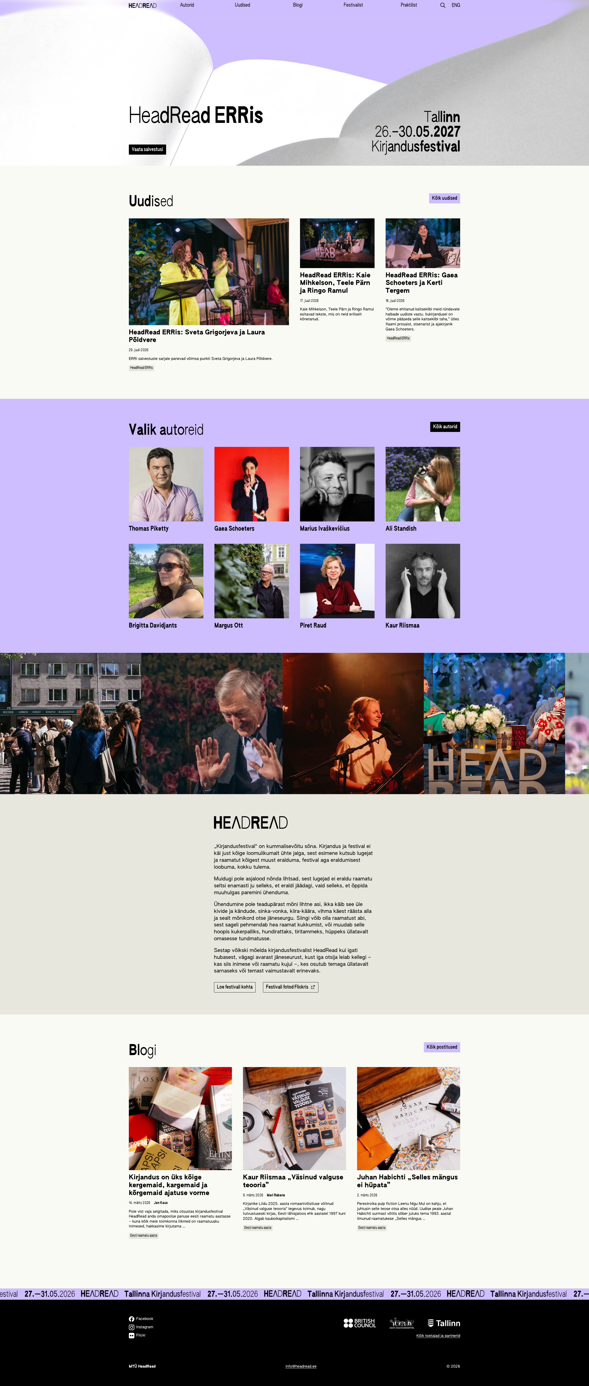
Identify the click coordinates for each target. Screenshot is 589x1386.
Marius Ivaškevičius (325, 529)
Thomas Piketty (149, 529)
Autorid (187, 5)
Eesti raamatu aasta (143, 1236)
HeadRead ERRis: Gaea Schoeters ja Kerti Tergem (422, 283)
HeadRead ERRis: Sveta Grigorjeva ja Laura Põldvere (197, 336)
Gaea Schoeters (234, 529)
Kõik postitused (442, 1047)
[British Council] (360, 1323)
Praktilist (409, 5)
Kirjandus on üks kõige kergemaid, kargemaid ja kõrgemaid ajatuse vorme (169, 1185)
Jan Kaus (161, 1203)
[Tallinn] (444, 1323)
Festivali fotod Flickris (287, 987)
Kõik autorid (445, 426)
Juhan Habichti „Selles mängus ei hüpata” (407, 1181)
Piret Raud (313, 625)
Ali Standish (401, 529)
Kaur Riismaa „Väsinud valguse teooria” (293, 1181)
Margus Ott (228, 625)
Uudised (242, 5)
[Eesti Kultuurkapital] (402, 1323)
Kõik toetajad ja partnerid (438, 1336)
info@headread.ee (301, 1367)
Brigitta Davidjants (153, 625)
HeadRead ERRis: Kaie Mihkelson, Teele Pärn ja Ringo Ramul (335, 283)
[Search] (443, 5)
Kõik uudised (444, 198)
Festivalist (353, 5)
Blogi (298, 5)
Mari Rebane (276, 1195)
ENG (456, 5)
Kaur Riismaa (402, 625)
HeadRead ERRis (141, 368)
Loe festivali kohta (235, 987)
